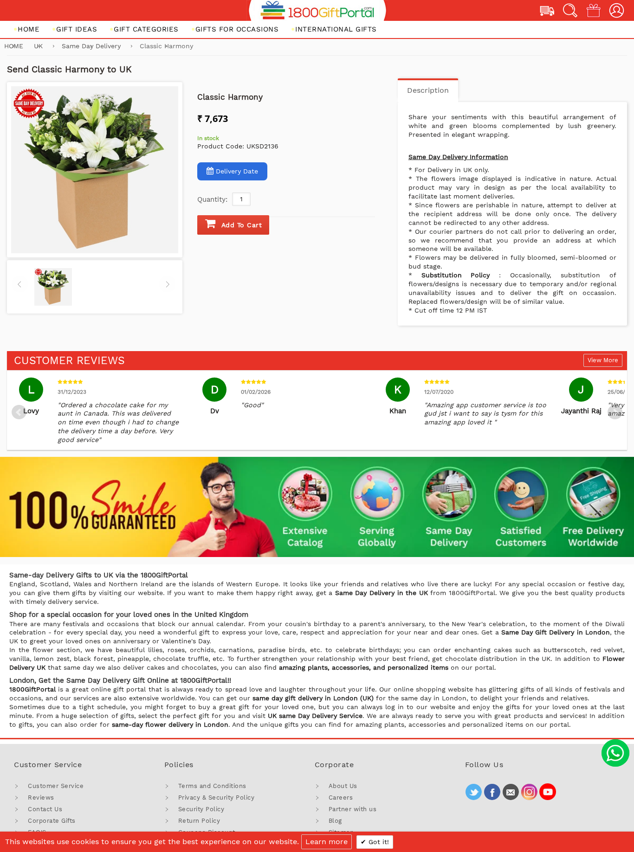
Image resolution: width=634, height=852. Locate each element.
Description (428, 90)
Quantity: (212, 199)
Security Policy (201, 809)
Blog (335, 820)
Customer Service (56, 785)
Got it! (377, 842)
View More (603, 360)
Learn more (326, 841)
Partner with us (353, 809)
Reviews (41, 797)
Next (615, 412)
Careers (341, 797)
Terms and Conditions (212, 785)
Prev (19, 412)
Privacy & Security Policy (216, 797)
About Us (343, 785)
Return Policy (199, 820)
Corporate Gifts (52, 820)
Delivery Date (237, 171)
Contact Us (45, 809)
